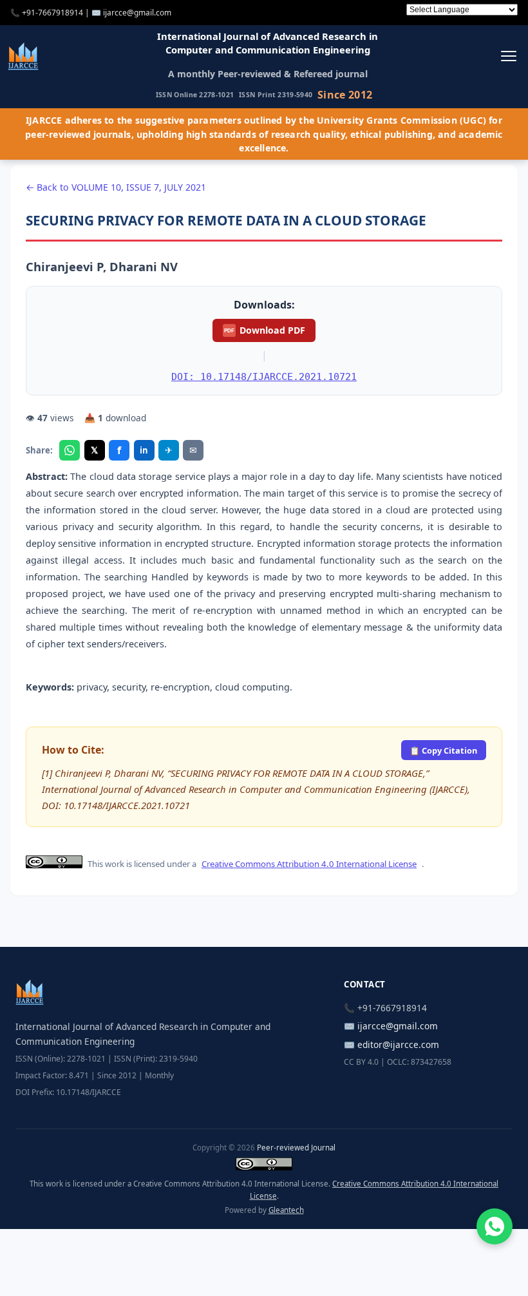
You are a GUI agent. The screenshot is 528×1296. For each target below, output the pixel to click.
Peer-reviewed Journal (296, 1147)
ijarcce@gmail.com (137, 12)
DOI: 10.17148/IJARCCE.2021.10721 (264, 376)
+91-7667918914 (52, 12)
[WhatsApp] (69, 450)
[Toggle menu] (508, 55)
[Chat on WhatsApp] (494, 1226)
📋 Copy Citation (443, 750)
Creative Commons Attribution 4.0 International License (309, 864)
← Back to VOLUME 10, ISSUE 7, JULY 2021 (116, 187)
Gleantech (286, 1210)
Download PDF (264, 330)
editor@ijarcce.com (398, 1044)
